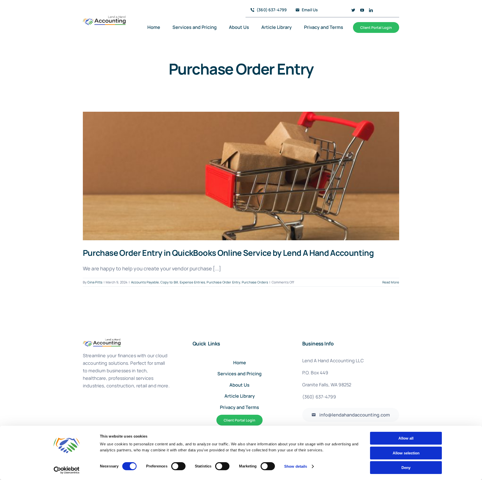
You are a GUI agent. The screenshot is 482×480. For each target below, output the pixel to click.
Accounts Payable (145, 282)
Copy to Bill (169, 282)
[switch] (178, 466)
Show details (295, 466)
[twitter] (353, 10)
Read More (390, 282)
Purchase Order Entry (223, 282)
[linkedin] (371, 10)
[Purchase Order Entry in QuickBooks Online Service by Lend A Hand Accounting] (241, 176)
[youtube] (362, 10)
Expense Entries (192, 282)
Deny (405, 467)
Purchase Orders (255, 282)
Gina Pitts (94, 282)
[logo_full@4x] (104, 17)
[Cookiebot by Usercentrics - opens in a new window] (67, 470)
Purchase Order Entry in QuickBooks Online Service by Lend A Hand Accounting (228, 252)
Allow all (405, 438)
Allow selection (406, 453)
